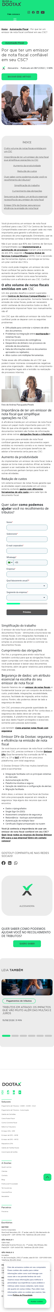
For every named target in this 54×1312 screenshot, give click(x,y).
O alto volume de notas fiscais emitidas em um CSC (25, 150)
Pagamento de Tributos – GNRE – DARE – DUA (19, 1106)
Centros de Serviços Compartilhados (27, 296)
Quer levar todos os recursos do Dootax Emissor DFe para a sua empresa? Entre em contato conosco (27, 838)
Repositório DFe (7, 1143)
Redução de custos (27, 171)
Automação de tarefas (9, 1152)
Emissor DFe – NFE (8, 1131)
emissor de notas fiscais (37, 687)
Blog (3, 1180)
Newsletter (5, 1196)
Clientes (4, 1171)
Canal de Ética (7, 1192)
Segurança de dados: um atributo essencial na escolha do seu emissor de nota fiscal (25, 198)
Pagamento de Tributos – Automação (15, 1110)
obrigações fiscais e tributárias (36, 434)
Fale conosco (13, 14)
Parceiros (5, 1211)
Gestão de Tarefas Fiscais (10, 1148)
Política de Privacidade (22, 1295)
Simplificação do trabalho (27, 185)
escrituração (42, 334)
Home (5, 29)
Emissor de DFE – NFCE (10, 1139)
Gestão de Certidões (9, 1114)
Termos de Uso (7, 1188)
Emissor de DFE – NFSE (10, 1135)
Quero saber (27, 943)
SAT (17, 757)
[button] (6, 1036)
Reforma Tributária (9, 1127)
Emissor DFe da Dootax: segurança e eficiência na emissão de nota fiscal (22, 207)
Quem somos (6, 1167)
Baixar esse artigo (19, 77)
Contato (5, 1175)
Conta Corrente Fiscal (9, 1123)
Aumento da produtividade (27, 165)
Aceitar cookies (37, 1301)
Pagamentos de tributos (19, 1001)
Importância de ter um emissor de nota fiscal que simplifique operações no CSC (26, 158)
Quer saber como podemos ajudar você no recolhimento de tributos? (25, 178)
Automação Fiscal (19, 29)
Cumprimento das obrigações (27, 191)
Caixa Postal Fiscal (8, 1118)
